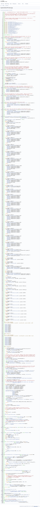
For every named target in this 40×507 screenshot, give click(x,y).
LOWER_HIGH (7, 337)
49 (2, 48)
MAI (13, 467)
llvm (11, 34)
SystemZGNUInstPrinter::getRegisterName (17, 423)
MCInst (8, 37)
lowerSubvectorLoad (13, 87)
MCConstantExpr (11, 361)
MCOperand (18, 432)
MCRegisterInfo (10, 456)
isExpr (11, 437)
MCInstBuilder (11, 39)
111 (2, 95)
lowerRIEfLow (12, 259)
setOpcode (10, 83)
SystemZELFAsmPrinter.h (12, 25)
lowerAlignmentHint (12, 69)
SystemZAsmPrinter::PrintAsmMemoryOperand (14, 470)
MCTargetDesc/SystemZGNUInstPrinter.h (15, 22)
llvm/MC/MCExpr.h (11, 30)
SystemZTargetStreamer (10, 390)
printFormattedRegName (13, 416)
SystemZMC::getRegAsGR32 (14, 43)
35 (2, 37)
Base (27, 441)
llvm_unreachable (9, 378)
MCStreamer (22, 494)
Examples (26, 3)
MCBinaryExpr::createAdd (14, 374)
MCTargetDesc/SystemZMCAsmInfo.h (14, 24)
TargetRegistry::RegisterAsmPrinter (11, 501)
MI (6, 38)
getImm (11, 436)
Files (22, 3)
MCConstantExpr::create (23, 361)
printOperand (11, 432)
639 (2, 494)
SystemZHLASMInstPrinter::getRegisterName (17, 419)
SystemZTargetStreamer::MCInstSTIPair (13, 395)
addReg (8, 43)
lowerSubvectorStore (13, 95)
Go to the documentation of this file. (6, 10)
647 (2, 500)
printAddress (11, 441)
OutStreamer (8, 359)
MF (7, 348)
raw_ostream (19, 417)
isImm (11, 435)
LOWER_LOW (6, 324)
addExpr (8, 374)
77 (2, 69)
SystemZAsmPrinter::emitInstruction (12, 116)
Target (3, 5)
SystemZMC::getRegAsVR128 (13, 89)
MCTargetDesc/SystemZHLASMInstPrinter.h (15, 23)
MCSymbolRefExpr (11, 360)
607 (2, 470)
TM (16, 456)
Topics (11, 3)
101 (2, 87)
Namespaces (14, 3)
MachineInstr (18, 37)
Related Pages (7, 3)
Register (7, 385)
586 (2, 454)
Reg (16, 427)
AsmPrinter (9, 493)
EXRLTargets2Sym (19, 396)
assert (7, 421)
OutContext (15, 358)
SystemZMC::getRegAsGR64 (14, 104)
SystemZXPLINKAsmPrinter (14, 496)
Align (6, 73)
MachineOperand (10, 457)
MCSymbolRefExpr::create (21, 360)
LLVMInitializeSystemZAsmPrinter (10, 500)
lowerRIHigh (12, 48)
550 (2, 427)
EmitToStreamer (7, 414)
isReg (9, 460)
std (14, 494)
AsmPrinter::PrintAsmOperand (14, 463)
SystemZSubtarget (17, 348)
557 (2, 432)
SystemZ (6, 5)
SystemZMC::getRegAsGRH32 (14, 50)
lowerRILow (12, 37)
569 (2, 441)
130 (2, 109)
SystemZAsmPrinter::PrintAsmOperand (12, 454)
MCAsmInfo (21, 416)
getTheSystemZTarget (22, 501)
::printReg (8, 481)
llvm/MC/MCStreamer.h (12, 31)
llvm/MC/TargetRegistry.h (12, 32)
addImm (8, 44)
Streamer (26, 494)
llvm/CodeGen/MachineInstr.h (13, 29)
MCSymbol (7, 358)
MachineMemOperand (12, 74)
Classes (19, 3)
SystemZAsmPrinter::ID (10, 489)
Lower (13, 119)
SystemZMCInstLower (8, 119)
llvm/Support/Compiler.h (12, 33)
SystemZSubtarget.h (11, 27)
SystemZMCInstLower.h (12, 26)
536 (2, 416)
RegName (11, 418)
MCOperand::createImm (14, 485)
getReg (29, 460)
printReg (10, 427)
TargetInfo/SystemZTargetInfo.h (14, 28)
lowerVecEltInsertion (13, 109)
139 (2, 116)
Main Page (2, 3)
